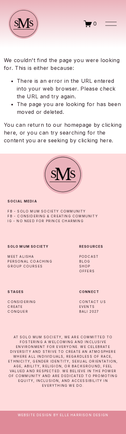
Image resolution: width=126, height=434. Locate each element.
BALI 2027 (89, 311)
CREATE (15, 307)
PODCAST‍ (89, 256)
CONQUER (17, 311)
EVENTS (87, 307)
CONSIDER (18, 302)
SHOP (84, 266)
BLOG (84, 261)
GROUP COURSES (25, 266)
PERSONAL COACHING (29, 261)
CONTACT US (92, 302)
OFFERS (87, 271)
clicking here (95, 140)
